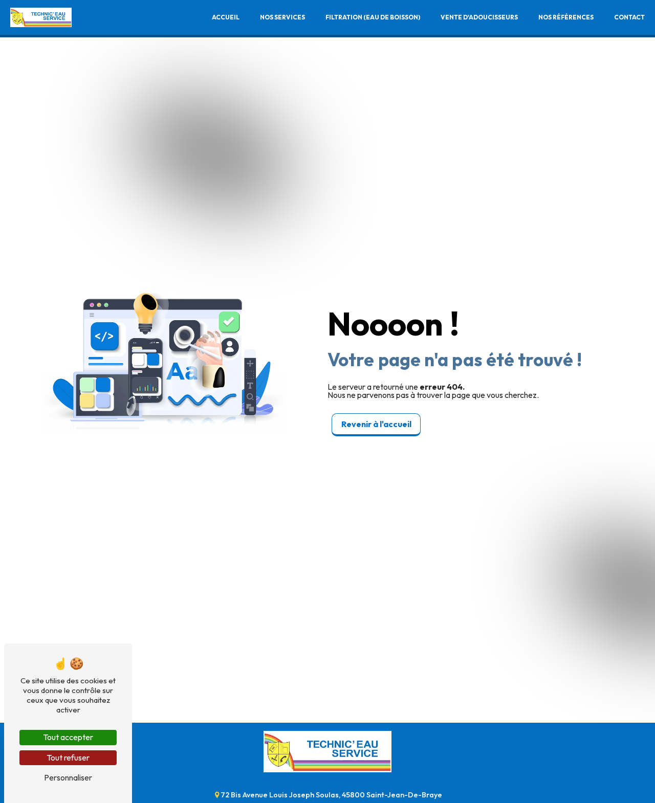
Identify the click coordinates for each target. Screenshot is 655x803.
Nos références (566, 17)
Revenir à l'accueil (376, 424)
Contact (629, 17)
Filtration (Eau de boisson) (372, 17)
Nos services (282, 17)
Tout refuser (68, 757)
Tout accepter (68, 737)
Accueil (225, 17)
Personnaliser (68, 777)
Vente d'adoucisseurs (479, 17)
